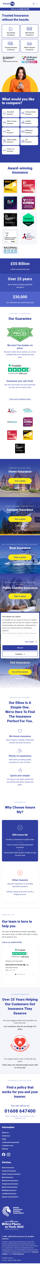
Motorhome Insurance (10, 1180)
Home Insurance (8, 1167)
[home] (8, 4)
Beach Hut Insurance (9, 1187)
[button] (37, 4)
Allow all (20, 648)
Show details (29, 641)
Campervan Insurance (10, 1184)
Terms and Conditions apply (20, 399)
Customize (19, 654)
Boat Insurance (7, 1177)
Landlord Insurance (9, 1193)
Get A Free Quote (20, 672)
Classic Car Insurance (10, 1197)
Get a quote (20, 481)
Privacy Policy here (18, 1254)
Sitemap (5, 1149)
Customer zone (7, 1145)
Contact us (6, 1136)
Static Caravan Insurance (11, 1174)
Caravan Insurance (9, 1171)
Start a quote (20, 557)
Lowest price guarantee (10, 1142)
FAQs (4, 1139)
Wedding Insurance (9, 1190)
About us (5, 1132)
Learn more (20, 487)
